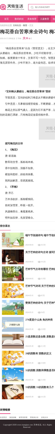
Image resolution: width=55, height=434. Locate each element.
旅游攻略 (12, 417)
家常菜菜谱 (23, 417)
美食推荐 (31, 19)
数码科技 (19, 19)
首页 (6, 19)
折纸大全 (44, 417)
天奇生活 (17, 25)
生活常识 (3, 417)
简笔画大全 (34, 417)
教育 (25, 25)
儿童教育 (44, 19)
